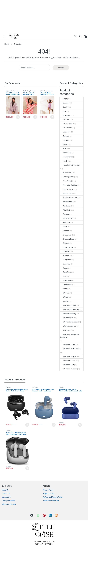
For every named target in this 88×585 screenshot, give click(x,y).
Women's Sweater (70, 369)
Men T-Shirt (67, 181)
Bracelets (66, 115)
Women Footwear (69, 305)
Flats (64, 148)
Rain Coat (66, 222)
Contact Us (6, 493)
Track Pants (67, 280)
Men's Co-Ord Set (70, 185)
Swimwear (67, 264)
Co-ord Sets (67, 124)
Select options (17, 117)
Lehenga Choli (68, 177)
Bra (64, 111)
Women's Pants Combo (71, 349)
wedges (66, 301)
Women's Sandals (69, 356)
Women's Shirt (68, 365)
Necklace (66, 206)
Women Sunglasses (70, 322)
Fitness (65, 144)
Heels (65, 161)
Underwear (67, 285)
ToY (64, 276)
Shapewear (67, 235)
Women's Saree (69, 361)
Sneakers (66, 251)
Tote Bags (67, 272)
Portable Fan (68, 218)
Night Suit (9, 91)
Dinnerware (67, 128)
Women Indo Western (71, 309)
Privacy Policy (48, 490)
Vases (65, 289)
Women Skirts (68, 318)
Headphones (68, 157)
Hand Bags (67, 153)
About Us (5, 490)
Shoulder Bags (68, 239)
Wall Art (66, 293)
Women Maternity (69, 314)
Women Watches (69, 326)
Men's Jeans (68, 189)
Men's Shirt (67, 193)
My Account (6, 497)
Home (6, 44)
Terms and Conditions (51, 501)
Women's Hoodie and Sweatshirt (69, 335)
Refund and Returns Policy (53, 497)
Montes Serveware (70, 197)
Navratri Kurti (68, 202)
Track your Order (8, 501)
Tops (65, 268)
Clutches (66, 119)
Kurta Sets (67, 173)
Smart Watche (68, 247)
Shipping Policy (48, 493)
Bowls (65, 107)
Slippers (66, 243)
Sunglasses (67, 260)
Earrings (66, 140)
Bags (65, 99)
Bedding (66, 103)
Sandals (66, 231)
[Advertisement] (43, 16)
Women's (16, 91)
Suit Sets (66, 256)
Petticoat (66, 214)
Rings (65, 226)
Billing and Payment (9, 504)
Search (75, 36)
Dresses (66, 132)
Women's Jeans (69, 345)
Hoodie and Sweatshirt (71, 165)
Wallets (65, 297)
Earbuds (66, 136)
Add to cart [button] (27, 425)
